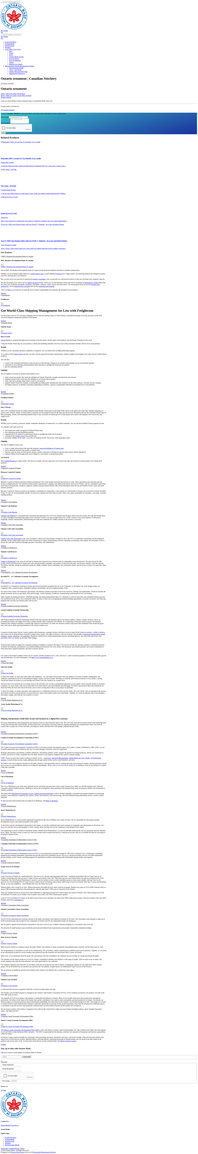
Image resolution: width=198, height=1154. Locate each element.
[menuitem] (10, 42)
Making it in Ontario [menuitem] (15, 64)
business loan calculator (22, 286)
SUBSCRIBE (27, 1057)
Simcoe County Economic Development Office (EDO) (22, 1030)
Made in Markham (52, 801)
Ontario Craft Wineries (8, 516)
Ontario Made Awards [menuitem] (16, 57)
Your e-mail (4, 117)
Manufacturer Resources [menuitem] (17, 73)
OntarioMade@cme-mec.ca (10, 1125)
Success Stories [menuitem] (14, 59)
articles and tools (32, 283)
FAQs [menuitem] (11, 55)
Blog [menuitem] (10, 51)
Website (3, 293)
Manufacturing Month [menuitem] (16, 68)
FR (2, 32)
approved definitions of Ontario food (52, 448)
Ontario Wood (5, 340)
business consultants (39, 279)
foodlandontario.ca (10, 461)
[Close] (1, 1060)
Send (3, 133)
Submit (14, 1081)
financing (59, 274)
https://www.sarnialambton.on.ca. (42, 657)
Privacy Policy (20, 1148)
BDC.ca (10, 290)
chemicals (16, 636)
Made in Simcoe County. (68, 1041)
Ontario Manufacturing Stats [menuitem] (18, 72)
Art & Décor (21, 94)
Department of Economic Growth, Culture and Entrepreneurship (32, 793)
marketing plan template (46, 286)
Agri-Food (47, 758)
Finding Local (20, 436)
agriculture (26, 636)
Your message (5, 123)
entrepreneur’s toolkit (91, 283)
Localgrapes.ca (18, 900)
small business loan (37, 274)
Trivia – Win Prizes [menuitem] (15, 70)
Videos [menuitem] (11, 62)
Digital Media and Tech (76, 758)
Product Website (6, 97)
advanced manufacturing (92, 634)
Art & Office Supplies (24, 95)
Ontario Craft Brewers (8, 561)
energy (10, 636)
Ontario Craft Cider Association (11, 538)
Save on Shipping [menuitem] (15, 60)
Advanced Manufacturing (59, 758)
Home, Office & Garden (9, 94)
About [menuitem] (11, 53)
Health (87, 758)
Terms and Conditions (8, 1148)
